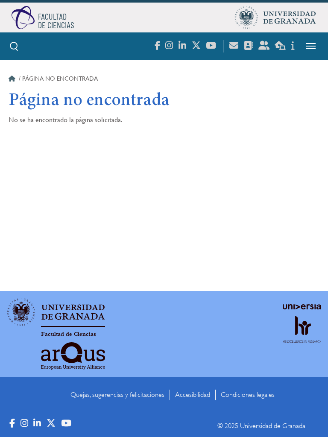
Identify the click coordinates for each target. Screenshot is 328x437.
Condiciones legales (248, 395)
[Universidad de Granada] (275, 17)
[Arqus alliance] (73, 356)
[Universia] (302, 306)
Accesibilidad (192, 395)
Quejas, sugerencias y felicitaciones (117, 395)
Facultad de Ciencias (68, 334)
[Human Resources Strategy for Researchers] (302, 337)
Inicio (13, 80)
